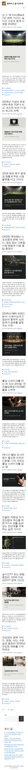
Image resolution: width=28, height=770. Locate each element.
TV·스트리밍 (7, 88)
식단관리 (12, 701)
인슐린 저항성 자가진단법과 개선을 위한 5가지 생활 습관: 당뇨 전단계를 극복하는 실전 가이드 (13, 523)
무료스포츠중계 (8, 90)
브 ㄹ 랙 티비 (17, 90)
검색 (5, 715)
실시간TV (15, 628)
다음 (12, 709)
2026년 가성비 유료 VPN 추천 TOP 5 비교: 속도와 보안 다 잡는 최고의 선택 (14, 106)
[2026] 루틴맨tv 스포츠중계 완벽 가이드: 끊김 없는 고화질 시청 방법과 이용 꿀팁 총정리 (13, 242)
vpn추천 (6, 164)
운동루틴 (17, 701)
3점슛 (5, 371)
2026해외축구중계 (9, 227)
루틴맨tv (6, 302)
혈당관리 (6, 508)
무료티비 (9, 628)
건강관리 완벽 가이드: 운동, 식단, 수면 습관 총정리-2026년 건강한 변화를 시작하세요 (13, 643)
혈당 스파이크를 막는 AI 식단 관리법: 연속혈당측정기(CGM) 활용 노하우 (14, 385)
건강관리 (6, 443)
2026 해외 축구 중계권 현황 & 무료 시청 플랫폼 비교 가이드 (14, 176)
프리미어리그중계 (20, 227)
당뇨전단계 (7, 565)
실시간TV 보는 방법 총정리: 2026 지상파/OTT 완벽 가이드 (13, 577)
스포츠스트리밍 (8, 92)
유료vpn (18, 164)
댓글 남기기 (7, 94)
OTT (5, 628)
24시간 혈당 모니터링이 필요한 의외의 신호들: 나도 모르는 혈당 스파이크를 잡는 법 (13, 460)
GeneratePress (14, 767)
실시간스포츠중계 (18, 92)
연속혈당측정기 (14, 443)
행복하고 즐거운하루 (15, 3)
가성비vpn (12, 164)
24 (8, 709)
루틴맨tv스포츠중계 (14, 302)
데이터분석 (14, 371)
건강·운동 (6, 369)
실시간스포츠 (9, 304)
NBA (9, 371)
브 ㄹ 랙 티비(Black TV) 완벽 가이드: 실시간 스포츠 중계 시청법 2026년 (13, 19)
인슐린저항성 (14, 565)
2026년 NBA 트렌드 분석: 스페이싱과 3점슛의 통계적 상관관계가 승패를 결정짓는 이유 (13, 319)
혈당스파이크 (13, 508)
